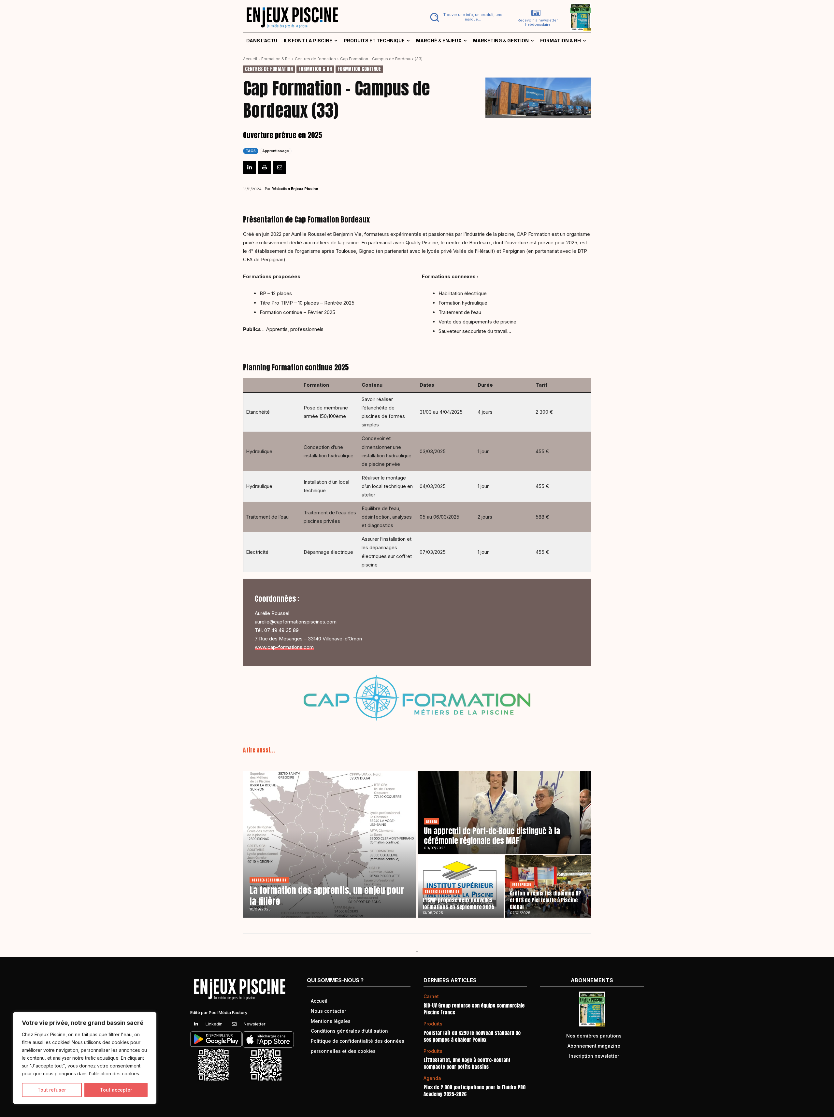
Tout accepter (116, 1090)
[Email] (279, 167)
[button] (464, 17)
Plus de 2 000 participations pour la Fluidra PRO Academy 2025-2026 (474, 1090)
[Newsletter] (234, 1024)
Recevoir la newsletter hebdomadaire (538, 22)
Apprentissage (275, 151)
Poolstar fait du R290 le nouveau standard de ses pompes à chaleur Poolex (472, 1036)
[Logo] (326, 17)
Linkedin (214, 1023)
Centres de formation (315, 58)
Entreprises (522, 884)
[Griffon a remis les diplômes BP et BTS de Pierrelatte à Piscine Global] (548, 886)
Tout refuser (51, 1090)
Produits (433, 1023)
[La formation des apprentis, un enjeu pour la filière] (329, 844)
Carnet (431, 996)
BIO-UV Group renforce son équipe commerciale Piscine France (474, 1009)
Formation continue (359, 69)
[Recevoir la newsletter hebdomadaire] (536, 13)
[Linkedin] (249, 167)
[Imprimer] (264, 167)
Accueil (250, 58)
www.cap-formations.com (284, 647)
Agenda (431, 821)
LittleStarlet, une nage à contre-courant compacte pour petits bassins (467, 1063)
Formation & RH (276, 58)
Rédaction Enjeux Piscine (294, 188)
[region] (84, 1058)
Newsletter (255, 1023)
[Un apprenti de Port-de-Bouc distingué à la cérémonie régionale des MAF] (504, 812)
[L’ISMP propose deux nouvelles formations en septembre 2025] (461, 886)
